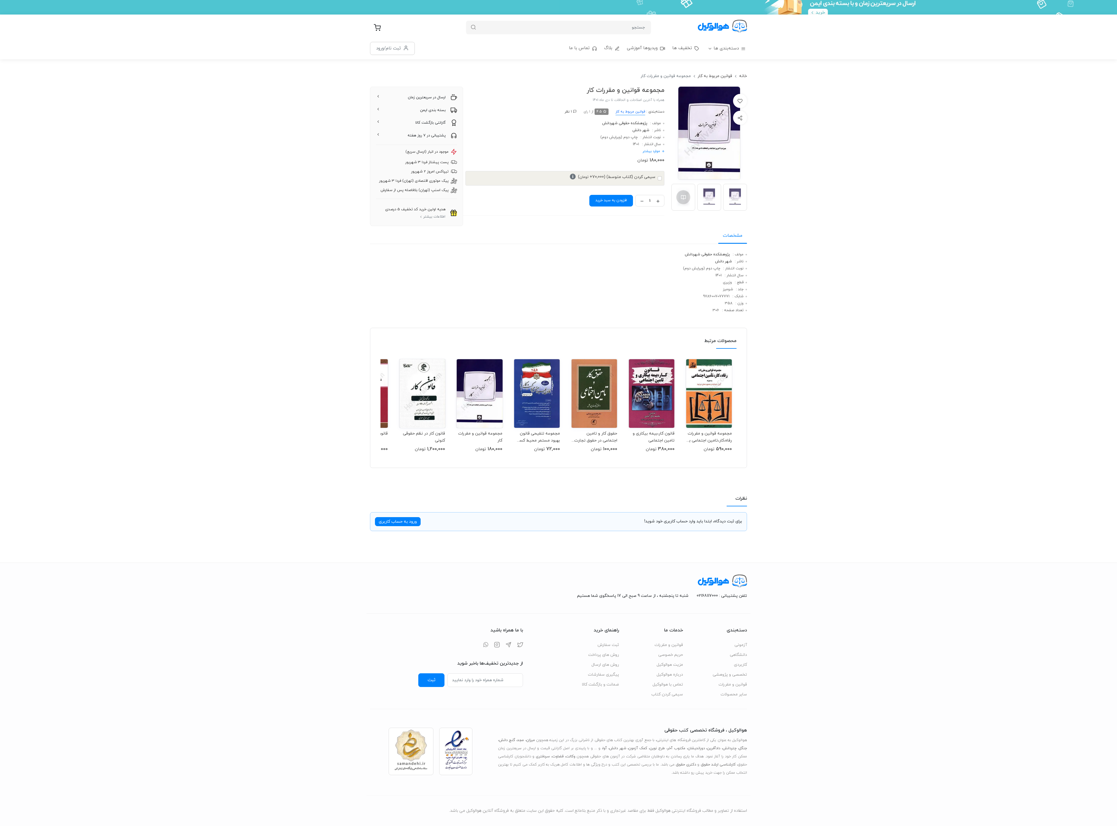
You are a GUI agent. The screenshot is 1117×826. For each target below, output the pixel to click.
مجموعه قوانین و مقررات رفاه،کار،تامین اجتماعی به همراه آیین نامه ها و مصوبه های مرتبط (709, 437)
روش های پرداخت (603, 655)
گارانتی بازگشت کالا (430, 122)
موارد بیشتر (651, 151)
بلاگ (608, 48)
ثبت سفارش (608, 645)
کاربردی (740, 664)
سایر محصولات (734, 694)
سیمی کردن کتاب (667, 694)
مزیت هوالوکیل (670, 664)
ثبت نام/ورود (388, 48)
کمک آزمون (637, 748)
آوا (605, 748)
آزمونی (740, 645)
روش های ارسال (605, 664)
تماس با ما (579, 48)
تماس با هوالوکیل (667, 684)
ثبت (431, 680)
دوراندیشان (696, 748)
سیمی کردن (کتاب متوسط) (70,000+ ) (613, 177)
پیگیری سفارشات (603, 674)
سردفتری (543, 756)
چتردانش (730, 748)
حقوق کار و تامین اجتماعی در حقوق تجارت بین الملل (595, 437)
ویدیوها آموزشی (642, 48)
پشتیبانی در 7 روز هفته (427, 135)
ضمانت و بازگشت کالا (600, 684)
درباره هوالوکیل (670, 674)
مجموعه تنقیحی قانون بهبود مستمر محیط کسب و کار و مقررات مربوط (537, 437)
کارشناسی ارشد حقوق (718, 764)
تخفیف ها (682, 48)
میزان (530, 740)
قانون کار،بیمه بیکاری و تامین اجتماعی (654, 437)
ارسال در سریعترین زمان (427, 97)
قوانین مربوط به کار (715, 76)
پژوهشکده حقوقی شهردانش (624, 123)
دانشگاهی (738, 655)
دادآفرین (713, 748)
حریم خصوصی (670, 655)
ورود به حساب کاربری (398, 521)
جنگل (743, 748)
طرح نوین (657, 748)
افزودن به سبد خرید (611, 200)
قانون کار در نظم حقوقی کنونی (424, 437)
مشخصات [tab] (732, 235)
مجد (520, 740)
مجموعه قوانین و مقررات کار (480, 437)
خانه (743, 76)
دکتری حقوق (686, 764)
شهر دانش (640, 130)
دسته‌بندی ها (726, 48)
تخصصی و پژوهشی (730, 674)
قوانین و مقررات (732, 684)
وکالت (570, 756)
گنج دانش (507, 740)
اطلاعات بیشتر (434, 216)
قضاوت (557, 756)
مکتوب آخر (676, 748)
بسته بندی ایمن (433, 110)
